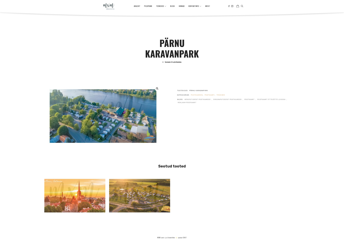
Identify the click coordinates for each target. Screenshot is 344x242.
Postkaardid (197, 95)
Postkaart (210, 95)
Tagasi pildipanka (173, 62)
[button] (157, 88)
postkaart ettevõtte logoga (271, 99)
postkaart (249, 99)
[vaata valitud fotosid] (237, 6)
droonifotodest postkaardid (227, 99)
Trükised (220, 95)
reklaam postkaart (187, 102)
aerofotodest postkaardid (197, 99)
